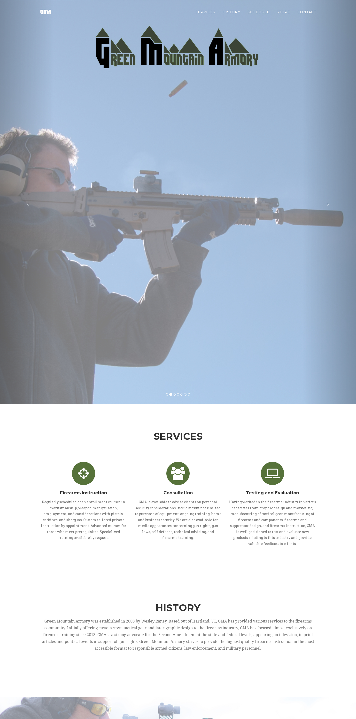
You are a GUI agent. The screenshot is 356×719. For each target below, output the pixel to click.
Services (205, 12)
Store (283, 12)
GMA (45, 12)
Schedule (259, 12)
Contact (306, 12)
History (231, 12)
